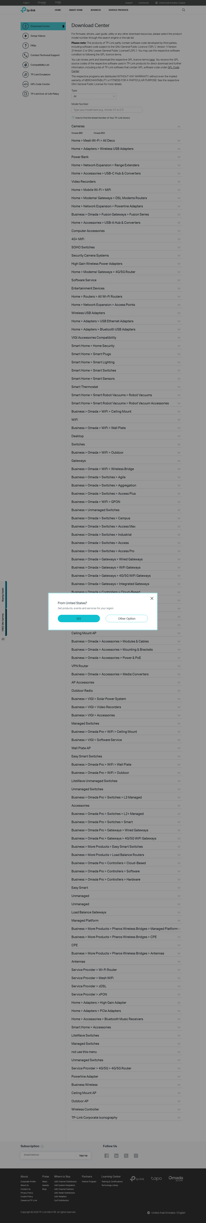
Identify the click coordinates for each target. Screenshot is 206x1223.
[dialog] (103, 611)
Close (152, 598)
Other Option (126, 618)
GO (79, 618)
